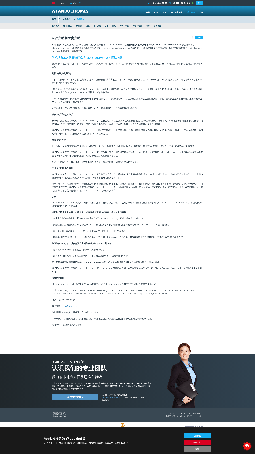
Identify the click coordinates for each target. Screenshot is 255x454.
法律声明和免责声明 (172, 416)
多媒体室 (157, 26)
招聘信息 (79, 26)
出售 (156, 12)
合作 (106, 26)
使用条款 (182, 416)
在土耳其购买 (176, 12)
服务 (88, 26)
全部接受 (197, 436)
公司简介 (55, 26)
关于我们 (66, 19)
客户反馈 (97, 26)
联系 (148, 26)
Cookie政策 (197, 416)
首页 (54, 19)
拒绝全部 (197, 442)
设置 (197, 449)
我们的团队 (67, 26)
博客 (201, 12)
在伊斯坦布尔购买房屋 (59, 416)
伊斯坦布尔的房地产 (59, 413)
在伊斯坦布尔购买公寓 (59, 415)
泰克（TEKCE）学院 (120, 26)
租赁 (165, 12)
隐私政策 (189, 416)
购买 (148, 12)
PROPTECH (138, 26)
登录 (74, 3)
